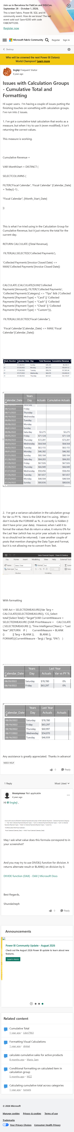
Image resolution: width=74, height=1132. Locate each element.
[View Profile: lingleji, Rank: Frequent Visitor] (7, 72)
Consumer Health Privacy (47, 1124)
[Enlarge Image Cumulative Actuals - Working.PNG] (37, 368)
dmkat (26, 1046)
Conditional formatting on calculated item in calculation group (35, 1070)
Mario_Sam (33, 1059)
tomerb (27, 1089)
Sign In (66, 39)
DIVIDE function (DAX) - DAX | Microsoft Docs (30, 876)
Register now (11, 28)
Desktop (10, 49)
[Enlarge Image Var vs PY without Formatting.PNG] (37, 721)
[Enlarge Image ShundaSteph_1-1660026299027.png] (37, 826)
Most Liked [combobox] (62, 783)
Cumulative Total (19, 1028)
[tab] (35, 1003)
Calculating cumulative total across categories (36, 1085)
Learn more (43, 61)
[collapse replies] (37, 790)
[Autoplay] (31, 1003)
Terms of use (51, 1113)
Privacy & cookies (32, 1113)
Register (56, 39)
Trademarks (9, 1120)
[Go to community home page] (26, 40)
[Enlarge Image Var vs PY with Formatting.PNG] (37, 676)
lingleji (16, 70)
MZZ (29, 1076)
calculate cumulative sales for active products (36, 1055)
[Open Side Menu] (4, 40)
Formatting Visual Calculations (27, 1041)
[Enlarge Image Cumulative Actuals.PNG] (37, 439)
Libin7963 (28, 1032)
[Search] (47, 40)
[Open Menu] (69, 49)
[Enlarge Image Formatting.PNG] (37, 564)
